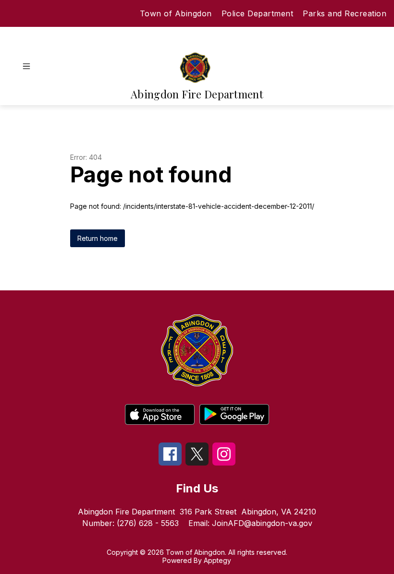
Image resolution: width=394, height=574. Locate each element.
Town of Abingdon (176, 13)
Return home (97, 238)
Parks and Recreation (344, 13)
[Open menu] (26, 66)
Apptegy (217, 560)
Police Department (258, 13)
